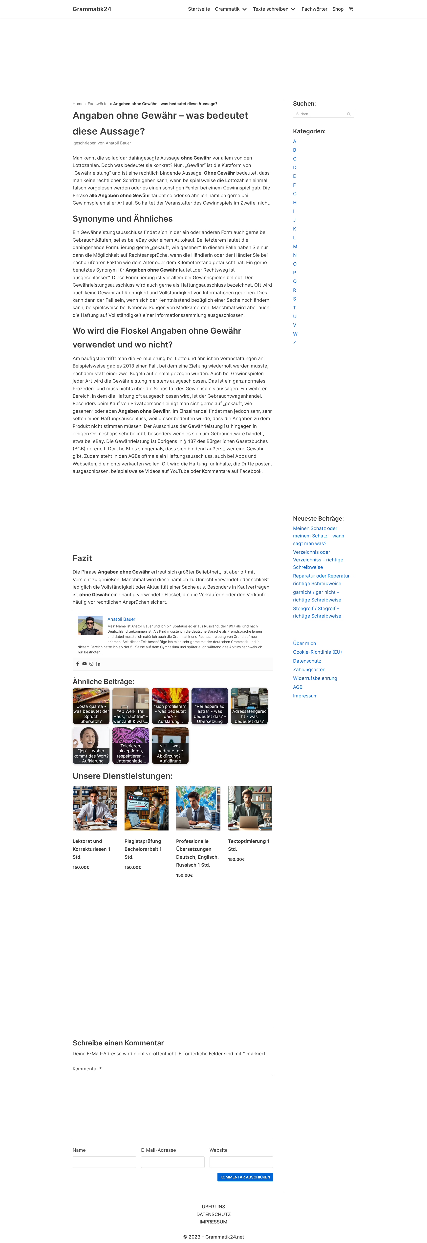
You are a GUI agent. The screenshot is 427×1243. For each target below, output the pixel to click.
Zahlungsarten (309, 669)
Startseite (199, 9)
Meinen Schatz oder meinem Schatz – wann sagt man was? (318, 536)
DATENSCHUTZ (213, 1214)
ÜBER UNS (213, 1207)
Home (78, 103)
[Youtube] (84, 664)
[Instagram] (91, 664)
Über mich (304, 643)
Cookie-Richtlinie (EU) (317, 652)
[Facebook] (77, 664)
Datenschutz (307, 661)
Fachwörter (314, 9)
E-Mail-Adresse (158, 1150)
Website (219, 1150)
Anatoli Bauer (118, 142)
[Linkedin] (98, 664)
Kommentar (87, 1069)
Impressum (305, 696)
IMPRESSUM (213, 1222)
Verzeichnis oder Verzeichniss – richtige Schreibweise (318, 559)
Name (79, 1150)
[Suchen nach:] (323, 114)
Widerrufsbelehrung (315, 678)
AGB (297, 687)
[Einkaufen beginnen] (351, 9)
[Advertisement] (213, 55)
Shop (338, 9)
